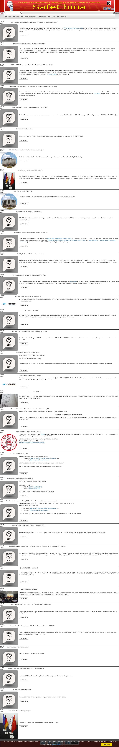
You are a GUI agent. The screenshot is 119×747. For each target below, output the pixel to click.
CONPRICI (97, 93)
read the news (82, 240)
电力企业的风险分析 (34, 488)
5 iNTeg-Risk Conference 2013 (73, 28)
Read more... (24, 36)
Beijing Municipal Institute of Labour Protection (62, 240)
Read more (56, 744)
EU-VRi (43, 434)
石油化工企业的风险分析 (35, 487)
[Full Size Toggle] (1, 13)
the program (73, 281)
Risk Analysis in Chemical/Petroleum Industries (43, 458)
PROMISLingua (52, 74)
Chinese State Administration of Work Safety (58, 238)
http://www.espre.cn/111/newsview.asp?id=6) (31, 442)
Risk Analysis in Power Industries (39, 460)
